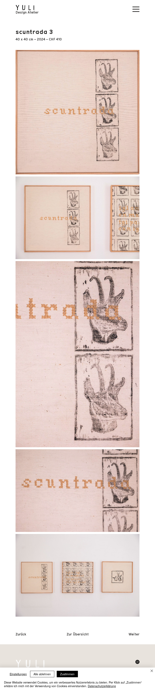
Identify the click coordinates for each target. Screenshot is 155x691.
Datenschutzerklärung (102, 686)
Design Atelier (27, 12)
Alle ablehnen (42, 674)
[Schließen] (151, 671)
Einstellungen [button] (18, 674)
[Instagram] (137, 662)
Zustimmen (67, 674)
